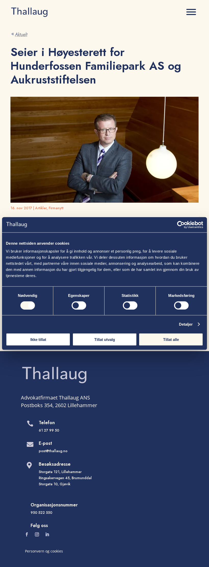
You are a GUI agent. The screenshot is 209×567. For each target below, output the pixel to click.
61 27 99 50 (49, 430)
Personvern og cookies (44, 551)
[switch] (79, 305)
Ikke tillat (38, 339)
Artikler (41, 208)
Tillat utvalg (104, 339)
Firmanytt (56, 208)
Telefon (47, 422)
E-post (45, 443)
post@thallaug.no (53, 450)
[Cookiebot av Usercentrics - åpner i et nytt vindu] (181, 224)
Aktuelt (18, 34)
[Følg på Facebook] (27, 534)
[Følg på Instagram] (37, 534)
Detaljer (186, 324)
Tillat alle (171, 339)
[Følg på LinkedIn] (47, 534)
